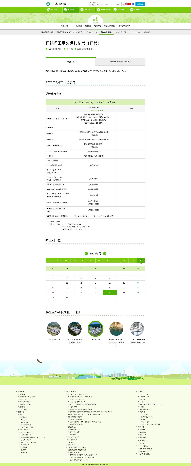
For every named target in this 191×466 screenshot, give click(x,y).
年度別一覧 (69, 49)
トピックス (71, 445)
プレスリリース (73, 442)
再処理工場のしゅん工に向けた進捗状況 (70, 32)
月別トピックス (92, 32)
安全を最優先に (73, 407)
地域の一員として (75, 429)
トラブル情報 (135, 32)
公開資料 (24, 447)
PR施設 (142, 407)
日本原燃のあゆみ (25, 404)
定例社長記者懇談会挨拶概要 (77, 450)
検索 (118, 5)
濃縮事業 (79, 26)
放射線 (143, 419)
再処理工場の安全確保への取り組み (81, 409)
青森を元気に (74, 434)
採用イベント (144, 435)
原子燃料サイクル (146, 417)
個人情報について (145, 451)
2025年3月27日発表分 (55, 49)
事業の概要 (64, 26)
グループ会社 (23, 409)
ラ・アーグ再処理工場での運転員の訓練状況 (83, 404)
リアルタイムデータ (27, 432)
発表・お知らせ (71, 439)
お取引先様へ (140, 4)
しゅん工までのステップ (77, 402)
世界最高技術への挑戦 (75, 417)
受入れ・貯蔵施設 (120, 61)
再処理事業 (97, 26)
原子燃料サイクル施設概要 (27, 397)
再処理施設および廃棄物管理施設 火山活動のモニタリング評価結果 (91, 412)
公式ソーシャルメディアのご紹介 (150, 424)
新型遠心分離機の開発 (76, 419)
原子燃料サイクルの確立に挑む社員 (81, 397)
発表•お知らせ (106, 9)
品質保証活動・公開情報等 (27, 442)
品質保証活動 (25, 445)
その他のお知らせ (73, 452)
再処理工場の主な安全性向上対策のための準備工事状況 (85, 414)
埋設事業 (88, 26)
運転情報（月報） (122, 32)
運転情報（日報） (107, 32)
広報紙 (142, 402)
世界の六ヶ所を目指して (77, 424)
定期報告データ (26, 435)
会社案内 (54, 9)
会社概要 (22, 394)
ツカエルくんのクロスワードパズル (151, 404)
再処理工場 (71, 62)
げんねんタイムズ (73, 437)
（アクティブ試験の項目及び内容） (93, 110)
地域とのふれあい (75, 432)
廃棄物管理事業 (109, 26)
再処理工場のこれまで (76, 399)
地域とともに (72, 427)
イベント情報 (144, 394)
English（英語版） (144, 454)
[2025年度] (104, 253)
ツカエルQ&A (145, 422)
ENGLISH (99, 4)
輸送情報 (147, 32)
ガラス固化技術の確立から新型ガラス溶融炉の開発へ (86, 422)
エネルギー (144, 414)
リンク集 (141, 443)
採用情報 (137, 9)
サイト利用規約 (143, 446)
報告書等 (24, 450)
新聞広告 (142, 399)
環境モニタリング (25, 430)
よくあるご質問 (26, 440)
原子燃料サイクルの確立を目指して (79, 394)
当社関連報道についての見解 (77, 447)
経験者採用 (143, 432)
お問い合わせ (142, 440)
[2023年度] (86, 253)
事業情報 (71, 9)
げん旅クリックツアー (146, 409)
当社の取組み (89, 9)
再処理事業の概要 (47, 32)
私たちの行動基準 (25, 402)
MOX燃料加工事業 (124, 26)
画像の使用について (146, 449)
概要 (20, 414)
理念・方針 (22, 399)
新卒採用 (142, 430)
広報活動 (121, 9)
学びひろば (143, 412)
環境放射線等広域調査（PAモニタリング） (34, 437)
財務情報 (22, 407)
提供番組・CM (144, 397)
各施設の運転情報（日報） (85, 49)
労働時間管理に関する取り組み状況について (83, 455)
